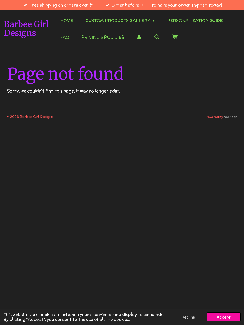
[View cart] (175, 37)
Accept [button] (224, 317)
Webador (230, 117)
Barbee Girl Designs (26, 28)
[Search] (157, 37)
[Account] (139, 37)
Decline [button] (188, 317)
